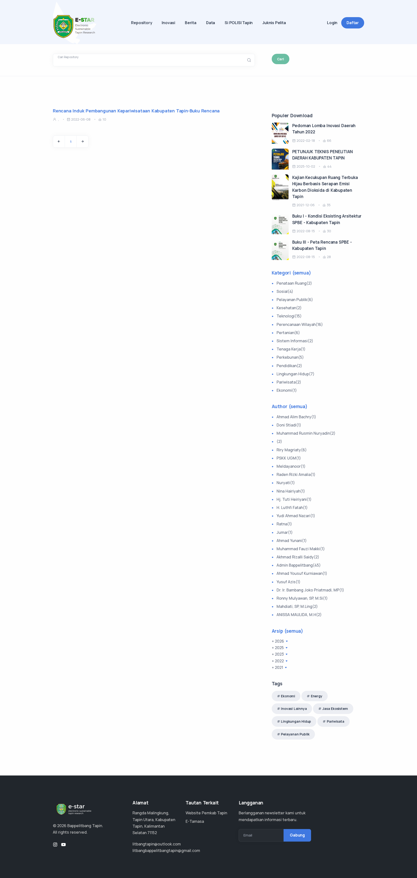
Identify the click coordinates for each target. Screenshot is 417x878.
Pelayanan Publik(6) (295, 299)
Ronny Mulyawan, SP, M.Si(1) (302, 598)
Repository (141, 22)
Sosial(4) (285, 291)
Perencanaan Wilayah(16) (300, 324)
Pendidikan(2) (289, 365)
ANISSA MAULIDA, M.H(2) (299, 614)
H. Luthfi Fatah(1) (292, 507)
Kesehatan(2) (289, 307)
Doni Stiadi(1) (289, 425)
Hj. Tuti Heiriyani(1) (294, 499)
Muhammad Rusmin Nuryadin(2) (306, 433)
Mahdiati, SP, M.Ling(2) (297, 606)
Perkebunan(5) (290, 357)
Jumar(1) (285, 532)
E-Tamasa (195, 821)
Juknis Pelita (274, 22)
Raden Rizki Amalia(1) (296, 474)
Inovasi (168, 22)
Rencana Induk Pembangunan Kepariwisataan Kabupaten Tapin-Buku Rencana (136, 111)
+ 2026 (278, 641)
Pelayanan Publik (295, 734)
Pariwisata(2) (289, 382)
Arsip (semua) (287, 631)
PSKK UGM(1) (289, 458)
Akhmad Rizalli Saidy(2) (298, 557)
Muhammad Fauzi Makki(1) (301, 548)
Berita (190, 22)
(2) (279, 441)
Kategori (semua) (291, 273)
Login (332, 22)
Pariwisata (335, 721)
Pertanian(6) (288, 332)
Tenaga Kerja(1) (291, 349)
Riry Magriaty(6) (292, 450)
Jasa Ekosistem (335, 708)
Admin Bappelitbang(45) (299, 565)
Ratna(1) (284, 524)
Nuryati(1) (286, 482)
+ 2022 (278, 661)
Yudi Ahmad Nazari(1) (296, 515)
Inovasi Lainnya (294, 708)
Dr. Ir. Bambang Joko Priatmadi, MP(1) (310, 590)
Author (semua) (289, 406)
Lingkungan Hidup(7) (295, 374)
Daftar (353, 22)
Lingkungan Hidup (296, 721)
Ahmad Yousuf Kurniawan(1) (302, 573)
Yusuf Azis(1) (288, 581)
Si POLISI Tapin (239, 22)
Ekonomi (288, 696)
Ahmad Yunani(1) (292, 540)
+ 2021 (278, 667)
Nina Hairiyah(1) (291, 491)
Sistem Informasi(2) (295, 340)
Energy (316, 696)
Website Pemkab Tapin (206, 813)
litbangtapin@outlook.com (156, 844)
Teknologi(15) (289, 316)
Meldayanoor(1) (291, 466)
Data (210, 22)
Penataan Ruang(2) (294, 283)
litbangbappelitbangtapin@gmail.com (166, 850)
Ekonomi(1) (287, 390)
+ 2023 (278, 654)
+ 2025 (278, 647)
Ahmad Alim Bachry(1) (296, 416)
